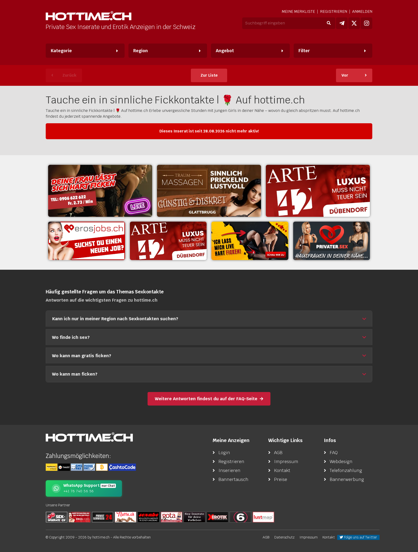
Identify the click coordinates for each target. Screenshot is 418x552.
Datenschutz (284, 537)
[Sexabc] (148, 517)
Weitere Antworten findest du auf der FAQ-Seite (206, 398)
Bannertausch (233, 479)
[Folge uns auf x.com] (354, 23)
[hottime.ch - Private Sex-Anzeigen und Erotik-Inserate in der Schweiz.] (88, 16)
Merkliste (298, 12)
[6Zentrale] (240, 517)
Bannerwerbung (347, 479)
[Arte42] (318, 191)
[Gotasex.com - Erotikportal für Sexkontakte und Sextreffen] (171, 517)
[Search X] (194, 517)
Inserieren (229, 470)
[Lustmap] (263, 517)
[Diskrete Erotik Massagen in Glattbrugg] (209, 191)
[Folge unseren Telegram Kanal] (342, 23)
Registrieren (333, 11)
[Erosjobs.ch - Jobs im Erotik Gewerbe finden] (86, 241)
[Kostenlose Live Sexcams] (249, 241)
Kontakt (282, 470)
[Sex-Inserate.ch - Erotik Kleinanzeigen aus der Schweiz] (56, 517)
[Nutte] (125, 517)
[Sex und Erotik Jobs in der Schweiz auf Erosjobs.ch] (79, 517)
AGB (278, 452)
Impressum (286, 461)
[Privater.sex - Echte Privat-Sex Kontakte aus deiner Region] (100, 191)
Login (224, 452)
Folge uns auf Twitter (360, 537)
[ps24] (102, 517)
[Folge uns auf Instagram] (366, 23)
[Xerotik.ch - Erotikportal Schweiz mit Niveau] (217, 517)
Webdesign (341, 461)
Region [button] (140, 50)
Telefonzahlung (346, 470)
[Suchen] (328, 23)
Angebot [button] (225, 50)
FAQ (334, 452)
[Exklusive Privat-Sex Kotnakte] (331, 241)
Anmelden (362, 11)
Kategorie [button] (61, 50)
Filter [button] (304, 50)
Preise (280, 479)
